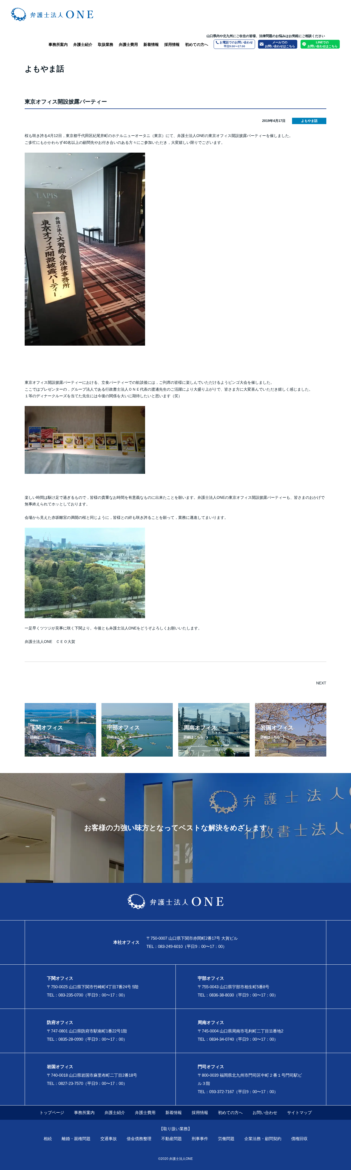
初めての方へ (196, 44)
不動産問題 (171, 1138)
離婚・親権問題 (76, 1138)
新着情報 (151, 44)
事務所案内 (58, 44)
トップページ (51, 1112)
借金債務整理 (139, 1138)
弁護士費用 (128, 44)
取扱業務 (105, 44)
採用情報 (172, 44)
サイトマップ (299, 1112)
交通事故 (108, 1138)
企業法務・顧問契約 (262, 1138)
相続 (48, 1138)
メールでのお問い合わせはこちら (280, 44)
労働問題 (226, 1138)
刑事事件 (200, 1138)
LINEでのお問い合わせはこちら (322, 44)
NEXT (321, 683)
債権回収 (299, 1138)
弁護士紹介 (82, 44)
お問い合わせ (265, 1112)
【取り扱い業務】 (175, 1128)
